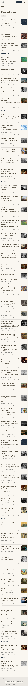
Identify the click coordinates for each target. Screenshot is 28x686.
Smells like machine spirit (10, 244)
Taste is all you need (8, 383)
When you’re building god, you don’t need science (9, 22)
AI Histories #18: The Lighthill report (9, 90)
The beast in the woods (8, 149)
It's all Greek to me (7, 301)
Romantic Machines (7, 431)
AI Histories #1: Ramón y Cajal (9, 501)
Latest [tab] (3, 15)
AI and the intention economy (9, 581)
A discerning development (8, 385)
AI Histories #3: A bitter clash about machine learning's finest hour (10, 456)
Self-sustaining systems (9, 421)
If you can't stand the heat (9, 185)
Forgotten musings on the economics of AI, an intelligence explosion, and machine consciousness (9, 649)
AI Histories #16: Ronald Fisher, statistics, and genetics (9, 141)
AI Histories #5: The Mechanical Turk (9, 400)
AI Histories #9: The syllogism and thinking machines (10, 303)
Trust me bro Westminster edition (9, 226)
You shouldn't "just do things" (8, 61)
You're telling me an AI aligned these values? (9, 174)
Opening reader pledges (7, 512)
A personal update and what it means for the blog (9, 130)
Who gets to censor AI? (8, 464)
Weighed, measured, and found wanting (9, 170)
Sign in (25, 2)
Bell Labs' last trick (7, 43)
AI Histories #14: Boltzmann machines (8, 188)
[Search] (25, 15)
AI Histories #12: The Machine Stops (9, 236)
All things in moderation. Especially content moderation (10, 467)
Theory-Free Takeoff (8, 20)
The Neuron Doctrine (8, 499)
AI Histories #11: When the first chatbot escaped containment (9, 256)
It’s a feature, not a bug (7, 600)
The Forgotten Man (7, 69)
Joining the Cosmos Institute (7, 126)
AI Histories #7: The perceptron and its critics (10, 349)
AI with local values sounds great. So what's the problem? (9, 289)
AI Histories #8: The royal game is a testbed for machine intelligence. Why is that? (10, 325)
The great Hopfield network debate (10, 452)
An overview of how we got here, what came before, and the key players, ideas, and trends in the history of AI (9, 665)
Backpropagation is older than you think (9, 371)
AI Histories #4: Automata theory (9, 423)
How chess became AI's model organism (8, 322)
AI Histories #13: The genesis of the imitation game (10, 212)
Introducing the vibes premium (9, 200)
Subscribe (19, 2)
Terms (16, 679)
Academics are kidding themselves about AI (8, 335)
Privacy (12, 679)
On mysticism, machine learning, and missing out (9, 525)
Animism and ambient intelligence (10, 246)
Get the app (20, 681)
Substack (8, 684)
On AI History (5, 557)
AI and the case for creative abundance (8, 613)
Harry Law (7, 25)
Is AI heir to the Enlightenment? (9, 433)
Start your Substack (11, 681)
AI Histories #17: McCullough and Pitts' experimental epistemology (10, 117)
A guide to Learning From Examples (9, 441)
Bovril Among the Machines (8, 591)
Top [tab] (7, 15)
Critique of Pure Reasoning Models (10, 359)
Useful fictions (6, 546)
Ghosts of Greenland (7, 622)
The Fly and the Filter (8, 523)
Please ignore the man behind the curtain (8, 397)
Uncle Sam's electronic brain (8, 346)
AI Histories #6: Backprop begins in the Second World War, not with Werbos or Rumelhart (10, 375)
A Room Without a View (9, 233)
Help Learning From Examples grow (7, 509)
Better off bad (5, 312)
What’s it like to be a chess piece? (9, 534)
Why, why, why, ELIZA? (8, 254)
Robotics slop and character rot (9, 36)
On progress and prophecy (8, 151)
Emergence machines (8, 475)
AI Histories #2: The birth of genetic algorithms (10, 477)
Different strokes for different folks (10, 572)
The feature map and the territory (9, 444)
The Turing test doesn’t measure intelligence (8, 208)
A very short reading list (7, 559)
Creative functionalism (8, 570)
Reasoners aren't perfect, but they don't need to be (9, 362)
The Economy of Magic (8, 631)
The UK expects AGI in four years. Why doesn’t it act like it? (10, 222)
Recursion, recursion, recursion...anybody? (6, 490)
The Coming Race (7, 589)
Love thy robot (6, 34)
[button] (2, 5)
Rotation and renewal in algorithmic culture (10, 103)
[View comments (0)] (8, 166)
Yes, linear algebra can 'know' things (8, 409)
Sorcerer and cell (6, 88)
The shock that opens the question (9, 99)
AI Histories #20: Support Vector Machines (9, 46)
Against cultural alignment (10, 287)
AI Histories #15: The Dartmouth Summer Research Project (9, 161)
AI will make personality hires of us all (9, 197)
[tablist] (8, 15)
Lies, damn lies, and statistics (7, 275)
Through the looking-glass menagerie (8, 538)
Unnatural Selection (7, 138)
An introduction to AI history (8, 662)
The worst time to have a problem (9, 58)
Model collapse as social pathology (9, 487)
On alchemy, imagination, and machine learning (9, 633)
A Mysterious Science (8, 159)
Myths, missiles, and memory (8, 624)
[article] (14, 23)
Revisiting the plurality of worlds (9, 80)
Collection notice (21, 679)
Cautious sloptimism (6, 266)
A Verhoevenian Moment (9, 598)
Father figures (5, 115)
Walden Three (6, 579)
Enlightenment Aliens (8, 78)
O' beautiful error (5, 314)
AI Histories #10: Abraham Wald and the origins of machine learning (10, 278)
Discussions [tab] (12, 15)
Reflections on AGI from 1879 (9, 646)
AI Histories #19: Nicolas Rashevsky (10, 71)
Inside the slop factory (8, 265)
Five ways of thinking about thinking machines (8, 413)
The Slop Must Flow (7, 611)
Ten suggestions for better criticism (10, 338)
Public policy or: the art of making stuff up (10, 549)
